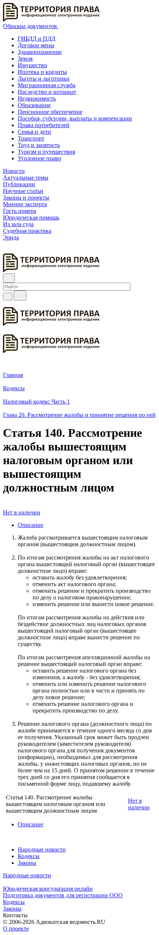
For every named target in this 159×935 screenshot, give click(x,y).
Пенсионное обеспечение (50, 112)
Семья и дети (34, 132)
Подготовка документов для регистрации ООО (63, 895)
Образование (34, 105)
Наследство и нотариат (47, 92)
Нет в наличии (21, 512)
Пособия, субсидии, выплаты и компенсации (75, 118)
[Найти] (20, 295)
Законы (27, 863)
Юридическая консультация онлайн (48, 888)
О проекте (16, 928)
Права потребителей (44, 125)
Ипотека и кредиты (42, 72)
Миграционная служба (46, 85)
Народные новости (42, 849)
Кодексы (29, 856)
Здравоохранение (40, 52)
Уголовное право (39, 158)
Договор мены (36, 45)
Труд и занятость (39, 145)
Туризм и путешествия (46, 152)
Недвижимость (37, 98)
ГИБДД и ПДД (36, 38)
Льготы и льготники (44, 78)
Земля (25, 58)
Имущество (32, 65)
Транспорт (31, 138)
